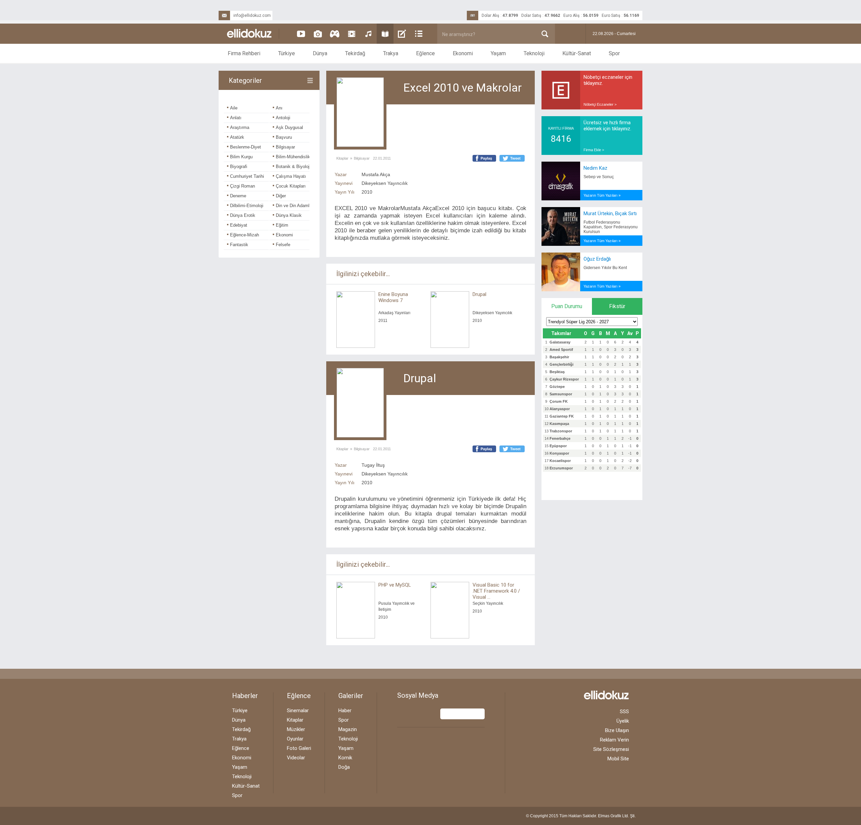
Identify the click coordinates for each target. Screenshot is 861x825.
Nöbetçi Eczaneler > (600, 104)
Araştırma (239, 127)
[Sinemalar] (351, 34)
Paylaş (486, 158)
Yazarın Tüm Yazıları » (602, 195)
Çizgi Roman (242, 186)
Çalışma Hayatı (291, 176)
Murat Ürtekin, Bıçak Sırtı (610, 213)
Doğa (344, 767)
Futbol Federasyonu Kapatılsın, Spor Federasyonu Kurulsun (611, 227)
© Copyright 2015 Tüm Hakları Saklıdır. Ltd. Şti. (581, 816)
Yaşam (498, 53)
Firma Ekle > (594, 150)
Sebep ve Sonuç (599, 176)
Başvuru (284, 137)
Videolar (296, 758)
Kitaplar (342, 158)
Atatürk (237, 137)
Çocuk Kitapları (291, 186)
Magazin (347, 729)
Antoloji (283, 117)
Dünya (320, 53)
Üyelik (622, 721)
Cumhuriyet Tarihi (247, 176)
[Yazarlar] (402, 34)
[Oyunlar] (334, 34)
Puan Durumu (566, 306)
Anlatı (235, 117)
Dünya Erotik (242, 215)
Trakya (390, 53)
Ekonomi (463, 53)
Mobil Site (618, 759)
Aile (233, 107)
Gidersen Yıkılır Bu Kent (605, 267)
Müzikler (296, 729)
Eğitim (282, 225)
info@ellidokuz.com (252, 15)
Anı (279, 107)
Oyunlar (295, 739)
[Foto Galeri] (317, 34)
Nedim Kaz (595, 168)
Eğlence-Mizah (244, 234)
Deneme (238, 195)
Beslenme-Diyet (245, 147)
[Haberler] (418, 34)
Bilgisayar (285, 147)
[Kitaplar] (385, 34)
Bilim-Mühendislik (293, 156)
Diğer (281, 195)
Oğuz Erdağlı (597, 259)
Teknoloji (534, 53)
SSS (624, 711)
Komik (345, 758)
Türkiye (286, 53)
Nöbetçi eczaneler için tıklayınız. (608, 80)
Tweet (515, 158)
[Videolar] (301, 34)
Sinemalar (298, 710)
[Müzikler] (368, 34)
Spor (614, 53)
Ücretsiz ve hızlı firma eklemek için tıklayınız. (607, 126)
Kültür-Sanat (576, 53)
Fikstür (617, 306)
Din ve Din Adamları (295, 205)
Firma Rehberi (244, 53)
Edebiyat (238, 225)
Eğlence (425, 53)
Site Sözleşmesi (611, 749)
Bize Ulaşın (617, 730)
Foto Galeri (299, 748)
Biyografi (238, 166)
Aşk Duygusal (289, 127)
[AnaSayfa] (249, 34)
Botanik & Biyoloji (293, 166)
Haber (344, 710)
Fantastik (239, 244)
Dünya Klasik (289, 215)
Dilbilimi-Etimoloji (246, 205)
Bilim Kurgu (241, 156)
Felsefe (283, 244)
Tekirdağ (355, 53)
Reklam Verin (614, 740)
